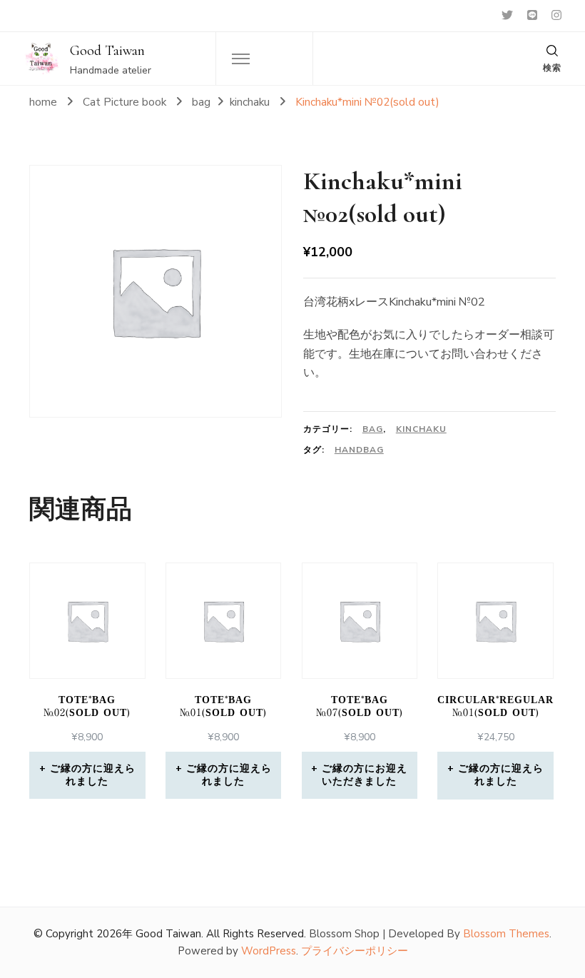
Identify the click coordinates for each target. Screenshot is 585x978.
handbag (359, 449)
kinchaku (421, 429)
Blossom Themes (506, 934)
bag (372, 429)
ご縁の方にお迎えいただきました (364, 775)
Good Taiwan (107, 50)
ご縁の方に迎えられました (93, 775)
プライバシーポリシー (354, 951)
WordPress (268, 951)
